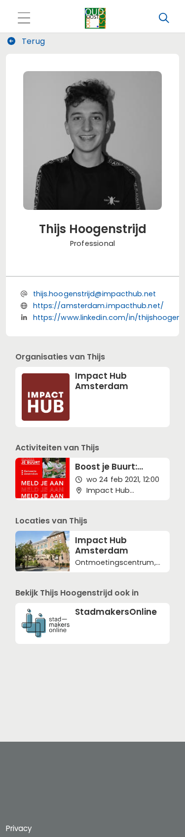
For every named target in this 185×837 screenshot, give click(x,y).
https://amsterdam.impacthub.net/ (98, 306)
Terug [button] (32, 41)
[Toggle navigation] (24, 18)
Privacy (19, 828)
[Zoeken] (163, 18)
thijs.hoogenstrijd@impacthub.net (94, 294)
